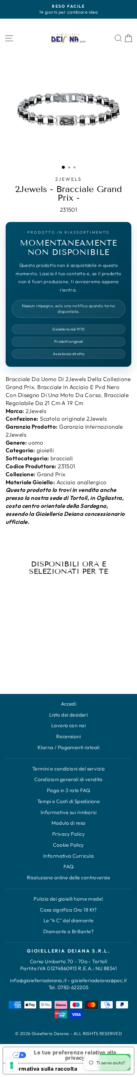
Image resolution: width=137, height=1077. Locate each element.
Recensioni (68, 736)
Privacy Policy (68, 834)
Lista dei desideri (68, 715)
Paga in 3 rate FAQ (68, 790)
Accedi (68, 704)
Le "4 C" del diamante (69, 920)
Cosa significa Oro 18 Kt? (68, 910)
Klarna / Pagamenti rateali (68, 747)
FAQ (68, 866)
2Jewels (68, 179)
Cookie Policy (68, 845)
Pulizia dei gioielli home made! (68, 899)
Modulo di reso (69, 823)
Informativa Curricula (68, 856)
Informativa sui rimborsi (68, 812)
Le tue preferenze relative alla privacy (75, 1055)
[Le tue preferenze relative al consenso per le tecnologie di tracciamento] (11, 1065)
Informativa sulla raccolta (42, 1068)
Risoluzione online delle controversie (68, 877)
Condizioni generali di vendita (68, 779)
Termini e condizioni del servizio (68, 768)
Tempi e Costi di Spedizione (68, 801)
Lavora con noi (68, 725)
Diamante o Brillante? (68, 931)
